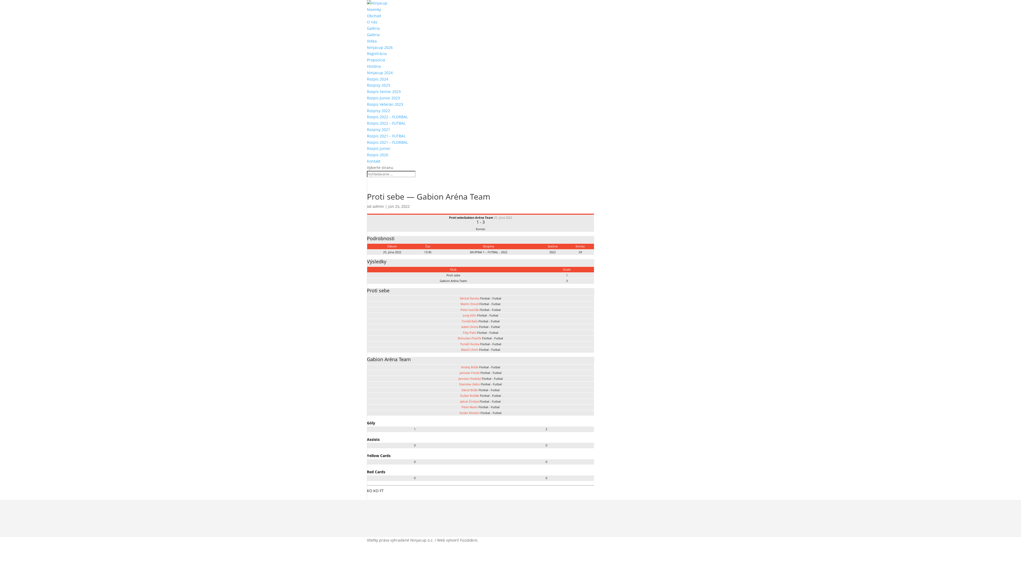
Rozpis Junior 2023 (383, 97)
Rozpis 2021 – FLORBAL (387, 142)
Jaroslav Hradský (469, 379)
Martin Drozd (470, 304)
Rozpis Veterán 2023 (385, 104)
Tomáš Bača (470, 321)
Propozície (376, 59)
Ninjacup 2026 (380, 47)
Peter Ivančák (470, 310)
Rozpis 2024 (377, 79)
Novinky (374, 9)
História (374, 66)
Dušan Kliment (469, 413)
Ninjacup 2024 (380, 72)
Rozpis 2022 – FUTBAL (386, 123)
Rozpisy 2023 (378, 85)
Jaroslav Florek (470, 373)
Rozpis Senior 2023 (384, 91)
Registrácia (377, 53)
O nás (372, 21)
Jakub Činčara (469, 401)
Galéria (373, 28)
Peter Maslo (470, 407)
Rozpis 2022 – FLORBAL (387, 116)
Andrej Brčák (469, 367)
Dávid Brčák (470, 390)
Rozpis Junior (378, 148)
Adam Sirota (469, 327)
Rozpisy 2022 (378, 110)
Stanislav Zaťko (469, 384)
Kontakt (373, 161)
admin (378, 206)
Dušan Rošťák (469, 396)
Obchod (374, 15)
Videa (372, 41)
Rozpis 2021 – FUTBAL (386, 135)
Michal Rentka (469, 298)
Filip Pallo (469, 333)
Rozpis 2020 (377, 154)
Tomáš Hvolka (469, 344)
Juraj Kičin (469, 315)
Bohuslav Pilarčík (469, 338)
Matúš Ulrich (469, 350)
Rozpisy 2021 (378, 129)
